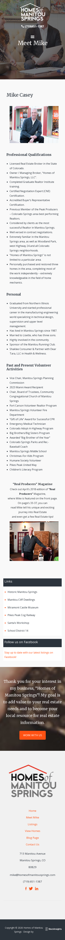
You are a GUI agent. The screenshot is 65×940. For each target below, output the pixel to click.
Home (32, 811)
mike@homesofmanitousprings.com (32, 875)
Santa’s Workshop (18, 623)
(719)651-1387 (34, 26)
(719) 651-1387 (32, 881)
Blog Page (32, 838)
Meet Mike (32, 817)
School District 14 (18, 630)
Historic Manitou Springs (22, 592)
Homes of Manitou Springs (32, 12)
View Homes (32, 831)
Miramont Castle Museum (23, 607)
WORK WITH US (32, 735)
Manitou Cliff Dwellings (21, 599)
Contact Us (32, 844)
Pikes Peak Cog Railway (21, 615)
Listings (32, 824)
